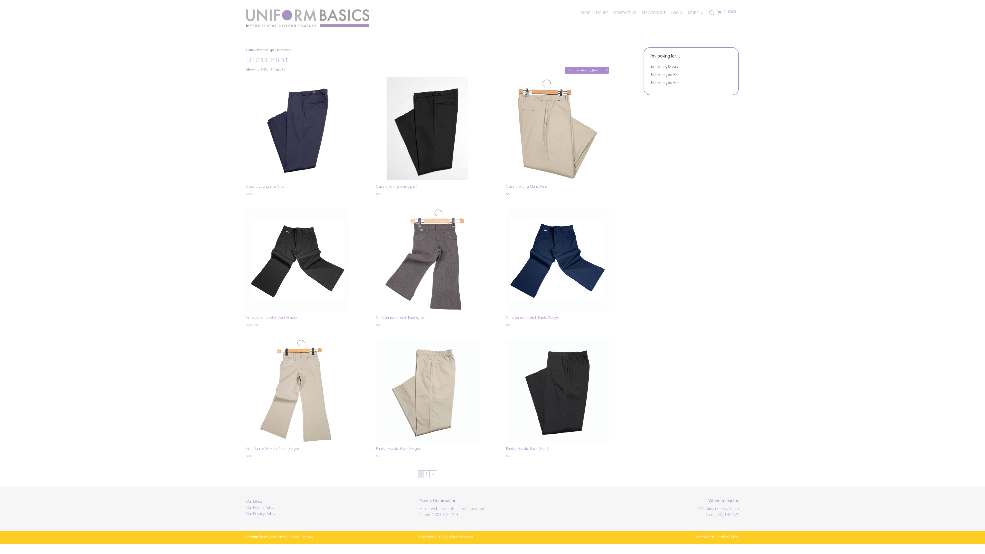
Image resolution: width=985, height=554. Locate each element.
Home (250, 50)
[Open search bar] (711, 13)
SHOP (585, 13)
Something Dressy (664, 67)
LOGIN (676, 13)
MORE (693, 13)
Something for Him (665, 83)
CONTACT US (625, 13)
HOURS (602, 13)
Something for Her (665, 75)
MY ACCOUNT (654, 13)
